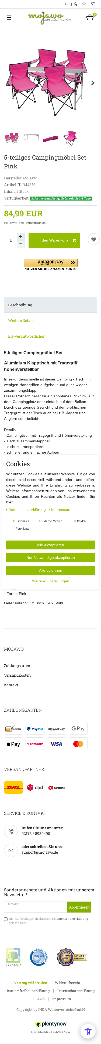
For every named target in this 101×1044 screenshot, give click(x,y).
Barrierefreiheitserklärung (28, 990)
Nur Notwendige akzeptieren (50, 557)
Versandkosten (36, 222)
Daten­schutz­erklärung (27, 509)
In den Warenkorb (52, 240)
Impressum (61, 998)
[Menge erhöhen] (21, 236)
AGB (40, 998)
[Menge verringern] (21, 244)
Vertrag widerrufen (30, 982)
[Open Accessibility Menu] (88, 1031)
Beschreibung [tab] (20, 304)
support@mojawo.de (40, 852)
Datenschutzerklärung (76, 990)
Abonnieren (79, 907)
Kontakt (11, 684)
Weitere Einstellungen (50, 581)
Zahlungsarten (17, 665)
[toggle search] (84, 4)
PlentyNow (61, 1032)
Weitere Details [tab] (21, 320)
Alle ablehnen (50, 570)
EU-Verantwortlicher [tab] (26, 336)
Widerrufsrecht (67, 982)
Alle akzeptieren (50, 544)
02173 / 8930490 (36, 833)
